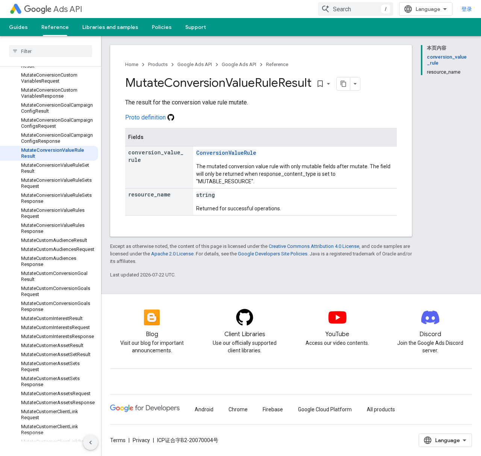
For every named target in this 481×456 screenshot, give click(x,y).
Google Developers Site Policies (272, 254)
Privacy (141, 440)
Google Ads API (194, 64)
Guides (18, 27)
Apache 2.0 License (172, 254)
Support (195, 27)
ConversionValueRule (226, 152)
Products (158, 64)
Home (131, 64)
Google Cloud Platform (325, 409)
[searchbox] (50, 51)
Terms (118, 440)
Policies (162, 27)
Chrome (238, 409)
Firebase (273, 409)
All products (381, 409)
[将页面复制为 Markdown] (343, 83)
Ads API (67, 9)
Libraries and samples (110, 27)
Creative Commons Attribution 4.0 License (314, 246)
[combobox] (355, 9)
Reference (55, 27)
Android (204, 409)
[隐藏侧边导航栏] (90, 442)
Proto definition (146, 117)
